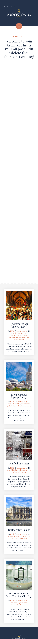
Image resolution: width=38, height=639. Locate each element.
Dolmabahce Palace (19, 529)
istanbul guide (16, 470)
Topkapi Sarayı (26, 406)
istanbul (9, 470)
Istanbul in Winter (19, 463)
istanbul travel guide (20, 337)
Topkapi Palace (16, 406)
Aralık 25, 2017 (22, 331)
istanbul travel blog (14, 404)
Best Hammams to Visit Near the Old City (19, 595)
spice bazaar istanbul (22, 338)
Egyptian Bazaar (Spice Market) (19, 325)
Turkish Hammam (21, 605)
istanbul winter (21, 472)
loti (12, 331)
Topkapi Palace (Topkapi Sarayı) (19, 396)
